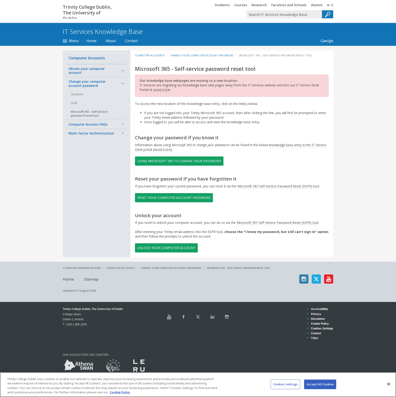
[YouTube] (328, 279)
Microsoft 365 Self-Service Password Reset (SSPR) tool (278, 186)
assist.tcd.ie (161, 90)
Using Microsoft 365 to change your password (179, 161)
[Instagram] (303, 279)
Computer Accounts (87, 57)
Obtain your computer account (87, 70)
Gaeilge (324, 40)
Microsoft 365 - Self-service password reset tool (89, 114)
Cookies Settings (285, 384)
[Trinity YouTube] (169, 316)
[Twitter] (316, 279)
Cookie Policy (320, 323)
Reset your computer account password (174, 197)
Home (91, 40)
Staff (74, 103)
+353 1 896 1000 (76, 324)
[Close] (389, 384)
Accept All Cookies (320, 384)
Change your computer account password (87, 83)
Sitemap (91, 279)
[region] (198, 384)
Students (77, 94)
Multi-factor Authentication (91, 133)
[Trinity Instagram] (227, 316)
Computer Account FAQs (88, 124)
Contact (131, 40)
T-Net (314, 338)
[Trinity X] (198, 316)
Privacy (316, 313)
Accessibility (319, 308)
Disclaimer (318, 318)
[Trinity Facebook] (183, 316)
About (111, 40)
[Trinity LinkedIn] (212, 316)
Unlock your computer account (166, 248)
